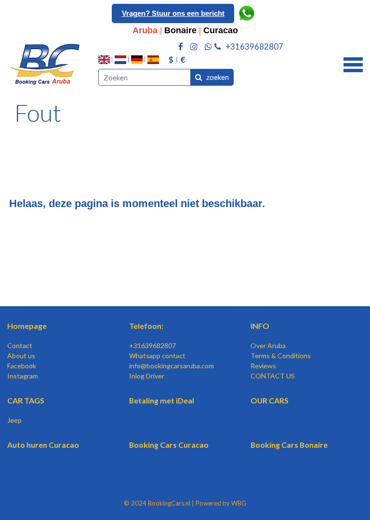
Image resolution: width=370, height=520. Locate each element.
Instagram (22, 376)
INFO (260, 325)
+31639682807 (152, 345)
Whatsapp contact (157, 355)
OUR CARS (270, 400)
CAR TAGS (25, 400)
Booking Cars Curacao (169, 444)
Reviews (263, 366)
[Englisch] (104, 59)
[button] (353, 63)
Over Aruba (268, 345)
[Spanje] (153, 59)
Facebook (21, 366)
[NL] (120, 59)
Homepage (27, 325)
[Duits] (137, 59)
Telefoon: (146, 325)
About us (21, 355)
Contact (19, 345)
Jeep (14, 420)
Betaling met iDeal (161, 400)
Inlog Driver (146, 376)
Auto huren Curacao (43, 444)
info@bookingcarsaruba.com (171, 366)
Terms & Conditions (281, 355)
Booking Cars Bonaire (289, 444)
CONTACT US (273, 376)
